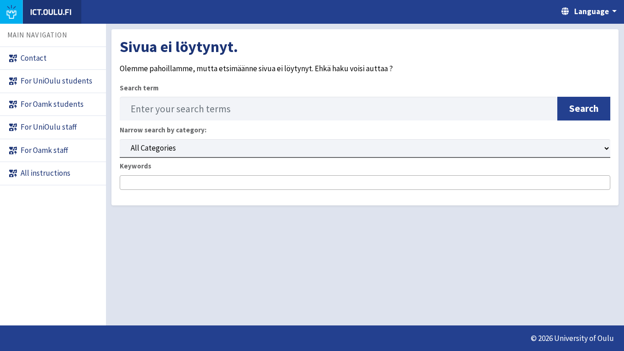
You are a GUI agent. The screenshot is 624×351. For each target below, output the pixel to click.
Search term (139, 88)
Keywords (135, 166)
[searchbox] (125, 183)
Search (583, 108)
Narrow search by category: (163, 130)
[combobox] (365, 182)
